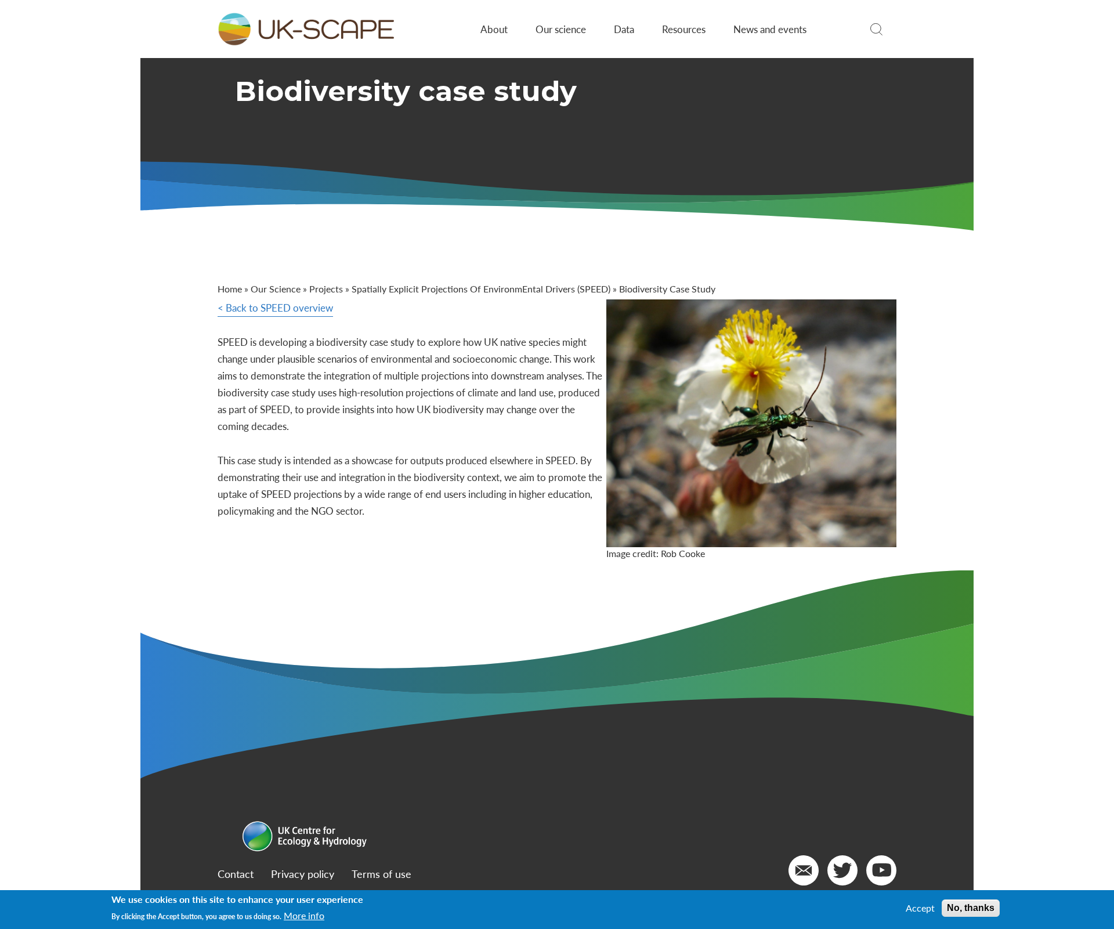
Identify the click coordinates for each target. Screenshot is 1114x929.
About (494, 29)
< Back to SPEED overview (275, 308)
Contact (236, 873)
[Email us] (804, 870)
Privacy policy (302, 873)
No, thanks (970, 908)
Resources (684, 29)
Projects (326, 288)
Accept (920, 908)
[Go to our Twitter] (842, 870)
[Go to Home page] (306, 29)
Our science (561, 29)
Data (624, 29)
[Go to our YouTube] (881, 870)
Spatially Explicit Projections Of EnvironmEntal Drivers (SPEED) (481, 288)
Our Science (276, 288)
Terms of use (381, 873)
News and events (769, 29)
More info (304, 915)
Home (230, 288)
